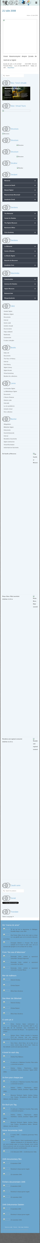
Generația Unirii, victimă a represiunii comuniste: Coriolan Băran (24, 969)
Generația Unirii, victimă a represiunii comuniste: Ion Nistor (24, 963)
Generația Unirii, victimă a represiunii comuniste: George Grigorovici (24, 957)
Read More (11, 67)
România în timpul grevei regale (20, 1169)
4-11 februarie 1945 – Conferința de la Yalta (23, 1152)
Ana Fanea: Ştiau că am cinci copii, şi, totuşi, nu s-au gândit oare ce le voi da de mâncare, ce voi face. (20, 937)
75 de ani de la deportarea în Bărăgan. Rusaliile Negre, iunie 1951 (24, 930)
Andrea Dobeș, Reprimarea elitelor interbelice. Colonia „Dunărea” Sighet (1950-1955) (20, 1070)
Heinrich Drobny (15, 980)
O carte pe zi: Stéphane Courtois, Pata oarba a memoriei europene (24, 1063)
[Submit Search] (3, 75)
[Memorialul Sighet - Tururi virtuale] (16, 93)
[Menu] (36, 3)
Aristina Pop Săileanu (17, 1057)
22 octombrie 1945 (16, 1174)
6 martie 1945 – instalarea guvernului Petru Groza (24, 1135)
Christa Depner (15, 985)
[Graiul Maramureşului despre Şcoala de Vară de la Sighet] (20, 36)
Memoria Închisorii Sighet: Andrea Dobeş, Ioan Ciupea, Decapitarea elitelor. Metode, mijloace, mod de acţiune (20, 1097)
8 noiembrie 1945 (16, 1163)
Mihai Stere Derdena (17, 991)
